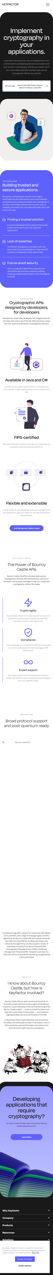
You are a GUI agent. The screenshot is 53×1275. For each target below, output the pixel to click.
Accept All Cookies (25, 1259)
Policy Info (35, 1253)
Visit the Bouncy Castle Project (26, 528)
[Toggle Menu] (48, 5)
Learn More (26, 1137)
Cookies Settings (24, 1265)
